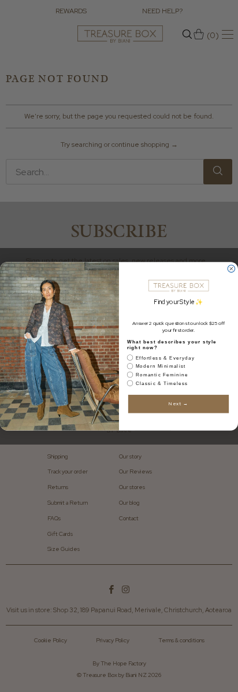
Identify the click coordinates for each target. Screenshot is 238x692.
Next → (178, 403)
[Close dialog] (231, 268)
